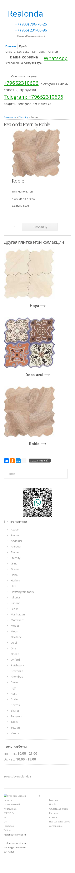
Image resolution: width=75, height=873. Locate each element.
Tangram (16, 716)
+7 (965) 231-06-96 (31, 30)
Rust (13, 693)
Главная (10, 46)
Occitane (16, 637)
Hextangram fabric (22, 592)
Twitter (7, 830)
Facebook (9, 826)
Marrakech (18, 620)
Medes (15, 625)
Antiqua (16, 546)
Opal (14, 642)
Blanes (15, 552)
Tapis (14, 722)
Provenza (17, 671)
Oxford (15, 659)
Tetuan (15, 727)
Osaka (15, 654)
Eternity (23, 117)
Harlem (15, 580)
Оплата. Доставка (17, 51)
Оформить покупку (24, 76)
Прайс (23, 46)
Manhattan (18, 614)
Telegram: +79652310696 (33, 96)
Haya (34, 305)
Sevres (15, 705)
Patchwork (17, 665)
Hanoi (14, 575)
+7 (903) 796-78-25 (31, 24)
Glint (14, 563)
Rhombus (17, 676)
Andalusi (16, 541)
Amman (15, 535)
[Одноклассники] (12, 460)
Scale (14, 699)
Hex (13, 586)
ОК (5, 821)
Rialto (14, 682)
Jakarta (15, 597)
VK (5, 817)
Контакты (38, 51)
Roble (34, 443)
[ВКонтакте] (6, 460)
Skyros (15, 710)
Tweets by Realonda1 (17, 776)
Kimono (15, 603)
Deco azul (34, 374)
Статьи (53, 51)
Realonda (10, 117)
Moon (14, 631)
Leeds (15, 609)
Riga (13, 688)
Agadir (15, 529)
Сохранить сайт (40, 460)
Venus (15, 733)
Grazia (15, 569)
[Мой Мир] (18, 460)
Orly (13, 648)
